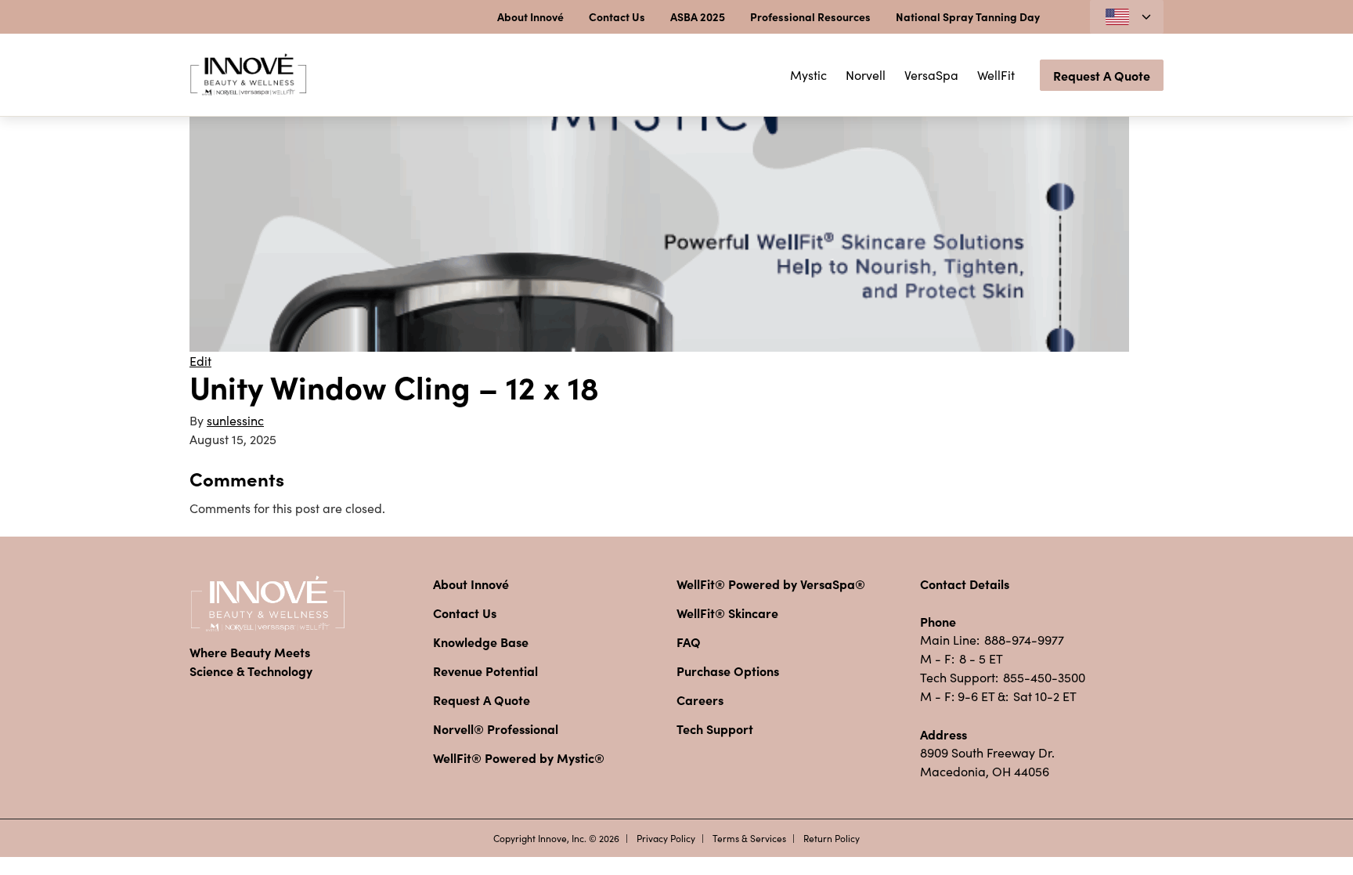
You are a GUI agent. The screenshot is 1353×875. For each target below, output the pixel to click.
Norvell (866, 75)
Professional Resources (810, 16)
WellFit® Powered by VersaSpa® (770, 583)
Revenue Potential (485, 670)
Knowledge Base (481, 641)
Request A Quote (1101, 75)
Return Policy (831, 838)
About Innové (530, 16)
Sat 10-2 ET (1045, 696)
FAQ (688, 641)
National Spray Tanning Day (968, 16)
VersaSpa (931, 75)
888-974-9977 (1024, 639)
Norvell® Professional (495, 728)
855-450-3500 (1044, 677)
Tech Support (714, 728)
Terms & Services (749, 838)
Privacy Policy (666, 838)
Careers (699, 699)
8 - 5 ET (981, 658)
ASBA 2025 (697, 16)
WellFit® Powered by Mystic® (518, 757)
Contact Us (617, 16)
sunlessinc (235, 420)
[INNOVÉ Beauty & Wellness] (248, 74)
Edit (200, 361)
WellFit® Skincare (727, 612)
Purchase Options (727, 670)
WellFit (996, 75)
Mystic (808, 75)
